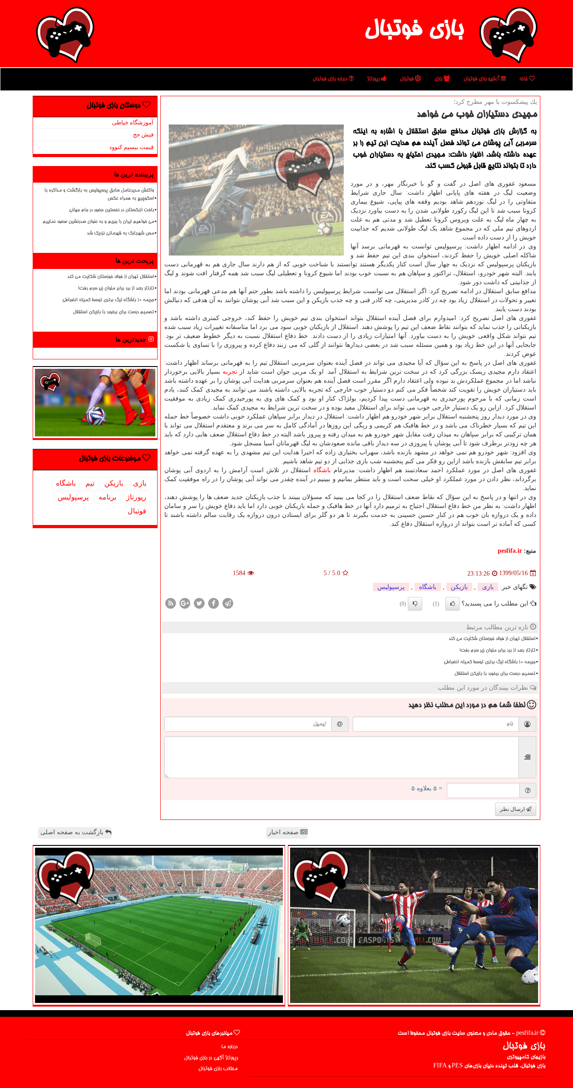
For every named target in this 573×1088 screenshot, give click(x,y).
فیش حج (143, 134)
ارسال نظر (513, 809)
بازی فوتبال (414, 30)
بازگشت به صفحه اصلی (72, 832)
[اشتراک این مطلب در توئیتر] (199, 602)
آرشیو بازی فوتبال (482, 79)
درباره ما (229, 1047)
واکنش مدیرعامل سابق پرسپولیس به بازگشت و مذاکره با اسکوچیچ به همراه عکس (99, 194)
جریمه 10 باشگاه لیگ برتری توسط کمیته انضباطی (489, 662)
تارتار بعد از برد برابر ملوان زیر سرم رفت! (497, 650)
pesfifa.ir (510, 550)
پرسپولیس (391, 587)
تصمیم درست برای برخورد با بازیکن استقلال (494, 674)
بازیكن (459, 587)
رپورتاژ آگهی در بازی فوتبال (211, 1058)
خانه (524, 79)
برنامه (107, 497)
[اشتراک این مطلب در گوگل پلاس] (185, 602)
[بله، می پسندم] (452, 603)
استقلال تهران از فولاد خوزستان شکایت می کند (492, 639)
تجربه (229, 371)
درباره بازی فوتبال (330, 79)
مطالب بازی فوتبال (218, 1069)
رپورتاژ (374, 79)
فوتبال (407, 79)
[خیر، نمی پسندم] (415, 603)
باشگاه (322, 470)
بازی (439, 79)
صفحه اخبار (284, 832)
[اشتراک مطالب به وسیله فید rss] (170, 602)
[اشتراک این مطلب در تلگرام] (228, 602)
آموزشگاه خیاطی (133, 122)
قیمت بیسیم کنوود (131, 147)
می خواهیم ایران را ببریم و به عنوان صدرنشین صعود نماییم (98, 222)
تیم (90, 483)
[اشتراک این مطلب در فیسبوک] (213, 602)
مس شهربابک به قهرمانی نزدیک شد (120, 233)
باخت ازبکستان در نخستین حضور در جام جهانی (111, 210)
